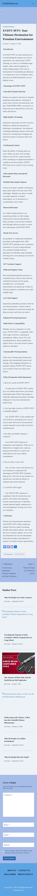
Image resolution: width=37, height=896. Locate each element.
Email (7, 835)
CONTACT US (24, 870)
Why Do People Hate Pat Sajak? (16, 757)
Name (6, 825)
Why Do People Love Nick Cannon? (18, 597)
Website (7, 845)
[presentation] (18, 620)
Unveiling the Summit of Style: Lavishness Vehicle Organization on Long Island (18, 637)
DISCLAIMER (10, 874)
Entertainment (9, 26)
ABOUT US (11, 870)
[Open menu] (33, 3)
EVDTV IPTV (19, 554)
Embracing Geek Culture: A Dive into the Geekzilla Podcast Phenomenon (17, 720)
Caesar (7, 43)
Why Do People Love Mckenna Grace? (29, 568)
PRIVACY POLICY (25, 874)
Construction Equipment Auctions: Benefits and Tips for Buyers (9, 570)
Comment (8, 795)
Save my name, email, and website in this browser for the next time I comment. (18, 852)
